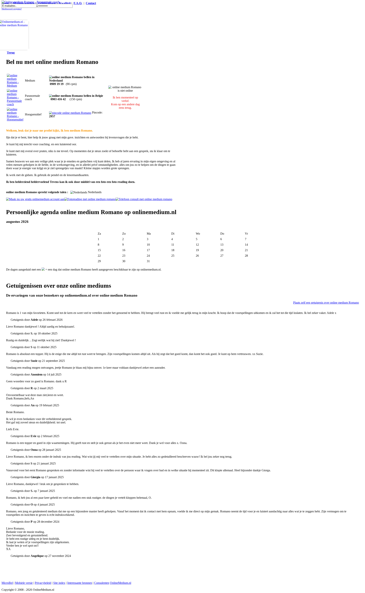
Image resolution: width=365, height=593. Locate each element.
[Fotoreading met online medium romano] (90, 199)
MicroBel (7, 582)
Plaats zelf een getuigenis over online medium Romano (326, 302)
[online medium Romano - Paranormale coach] (15, 104)
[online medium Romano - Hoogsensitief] (15, 119)
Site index (59, 582)
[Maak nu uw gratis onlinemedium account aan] (35, 199)
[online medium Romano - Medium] (15, 85)
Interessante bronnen (79, 582)
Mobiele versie (24, 582)
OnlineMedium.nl (120, 582)
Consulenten (101, 582)
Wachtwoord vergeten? (12, 9)
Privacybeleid (43, 582)
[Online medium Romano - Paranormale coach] (31, 2)
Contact (91, 3)
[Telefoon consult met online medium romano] (144, 199)
